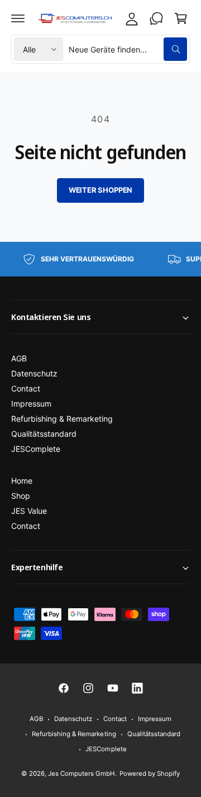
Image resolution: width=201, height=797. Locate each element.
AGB (19, 358)
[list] (100, 259)
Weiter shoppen (100, 189)
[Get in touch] (156, 18)
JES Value (29, 511)
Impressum (31, 403)
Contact (25, 388)
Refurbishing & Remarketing (62, 418)
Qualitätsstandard (43, 433)
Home (21, 480)
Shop (20, 495)
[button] (18, 18)
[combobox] (128, 49)
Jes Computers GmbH (81, 773)
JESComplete (35, 449)
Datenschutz (34, 373)
